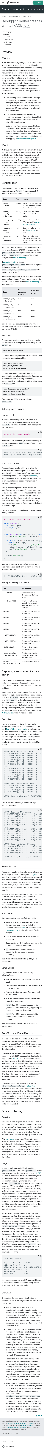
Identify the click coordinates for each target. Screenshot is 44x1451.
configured (10, 1139)
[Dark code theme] (38, 431)
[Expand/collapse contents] (13, 32)
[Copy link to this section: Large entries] (16, 968)
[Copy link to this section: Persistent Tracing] (24, 1111)
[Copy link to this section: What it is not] (16, 145)
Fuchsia (4, 16)
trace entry (34, 476)
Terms (4, 1441)
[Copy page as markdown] (25, 25)
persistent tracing (19, 258)
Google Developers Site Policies (16, 1427)
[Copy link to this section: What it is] (12, 58)
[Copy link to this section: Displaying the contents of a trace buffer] (11, 675)
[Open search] (32, 2)
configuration (30, 1086)
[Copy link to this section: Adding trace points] (26, 409)
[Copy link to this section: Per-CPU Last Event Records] (36, 1033)
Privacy (10, 1441)
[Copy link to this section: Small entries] (16, 914)
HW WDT (16, 1059)
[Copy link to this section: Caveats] (13, 1293)
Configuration (34, 875)
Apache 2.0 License (27, 1425)
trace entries (31, 230)
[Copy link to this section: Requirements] (17, 415)
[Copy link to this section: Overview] (14, 52)
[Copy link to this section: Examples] (13, 335)
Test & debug (27, 16)
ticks (23, 928)
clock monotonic (12, 930)
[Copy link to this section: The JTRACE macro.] (23, 463)
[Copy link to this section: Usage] (9, 1163)
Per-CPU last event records (16, 729)
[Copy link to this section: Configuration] (19, 183)
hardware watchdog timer (26, 139)
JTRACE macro (7, 713)
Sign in (38, 2)
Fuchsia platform (14, 16)
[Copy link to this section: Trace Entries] (19, 866)
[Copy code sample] (41, 431)
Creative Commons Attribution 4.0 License (21, 1423)
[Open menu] (3, 2)
